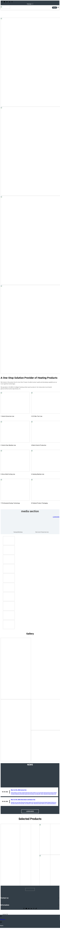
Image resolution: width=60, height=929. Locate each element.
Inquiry (54, 7)
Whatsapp (2, 919)
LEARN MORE (56, 517)
